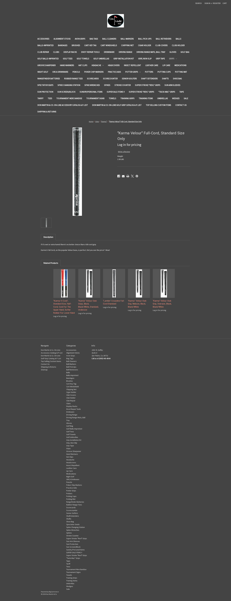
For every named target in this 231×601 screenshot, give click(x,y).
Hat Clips (82, 65)
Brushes (76, 45)
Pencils (76, 72)
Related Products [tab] (50, 263)
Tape (181, 92)
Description (48, 237)
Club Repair (43, 52)
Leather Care (151, 65)
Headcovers (114, 65)
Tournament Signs (95, 98)
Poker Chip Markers (94, 72)
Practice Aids (114, 72)
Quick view (64, 283)
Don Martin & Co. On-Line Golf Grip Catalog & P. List (117, 105)
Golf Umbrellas (101, 58)
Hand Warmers (67, 65)
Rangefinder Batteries (48, 78)
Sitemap (44, 369)
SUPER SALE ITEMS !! (116, 92)
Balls (178, 39)
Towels (112, 98)
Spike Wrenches (92, 85)
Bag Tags (94, 39)
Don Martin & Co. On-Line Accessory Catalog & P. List (62, 105)
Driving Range (125, 52)
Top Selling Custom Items (158, 105)
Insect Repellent (132, 65)
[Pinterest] (137, 176)
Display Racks (70, 52)
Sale (186, 98)
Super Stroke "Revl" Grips (147, 85)
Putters (149, 72)
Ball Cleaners (109, 39)
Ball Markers (127, 39)
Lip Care (166, 65)
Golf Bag (185, 52)
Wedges (176, 98)
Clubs (56, 52)
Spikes (107, 85)
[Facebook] (118, 176)
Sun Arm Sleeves (172, 85)
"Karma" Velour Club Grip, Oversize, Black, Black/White (162, 304)
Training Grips (127, 98)
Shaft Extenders (149, 78)
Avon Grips (80, 39)
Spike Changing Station (69, 85)
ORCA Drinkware (60, 72)
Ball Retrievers (163, 39)
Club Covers (161, 45)
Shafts (165, 78)
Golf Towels (83, 58)
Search (198, 3)
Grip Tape (160, 58)
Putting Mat (181, 72)
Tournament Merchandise (69, 98)
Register (217, 3)
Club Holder (178, 45)
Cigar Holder (144, 45)
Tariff (40, 98)
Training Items (146, 98)
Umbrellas (162, 98)
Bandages (62, 45)
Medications (180, 65)
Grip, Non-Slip (145, 58)
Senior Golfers (129, 78)
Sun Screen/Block (66, 92)
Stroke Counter (123, 85)
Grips (171, 58)
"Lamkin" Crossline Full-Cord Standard (113, 302)
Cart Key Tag (90, 45)
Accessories (43, 39)
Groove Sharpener (46, 65)
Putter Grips (131, 72)
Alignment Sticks (62, 39)
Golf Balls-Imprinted (48, 58)
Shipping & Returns (46, 111)
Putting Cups (164, 72)
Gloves (173, 52)
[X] (132, 176)
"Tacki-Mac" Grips (166, 92)
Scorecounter (110, 78)
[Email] (123, 176)
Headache (96, 65)
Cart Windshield (109, 45)
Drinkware (109, 52)
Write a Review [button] (124, 151)
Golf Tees (67, 58)
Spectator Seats (45, 85)
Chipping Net (127, 45)
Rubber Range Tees (73, 78)
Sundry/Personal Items (91, 92)
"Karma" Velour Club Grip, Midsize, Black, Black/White (137, 304)
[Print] (127, 176)
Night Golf (42, 72)
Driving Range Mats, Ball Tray (150, 52)
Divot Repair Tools (90, 52)
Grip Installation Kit (123, 58)
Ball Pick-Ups (144, 39)
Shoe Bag (177, 78)
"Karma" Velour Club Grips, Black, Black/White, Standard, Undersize (88, 305)
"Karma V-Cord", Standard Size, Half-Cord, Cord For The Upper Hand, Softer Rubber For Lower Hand (64, 307)
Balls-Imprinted (45, 45)
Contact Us (181, 105)
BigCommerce (54, 592)
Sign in (207, 3)
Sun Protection (45, 92)
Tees (50, 98)
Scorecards (93, 78)
